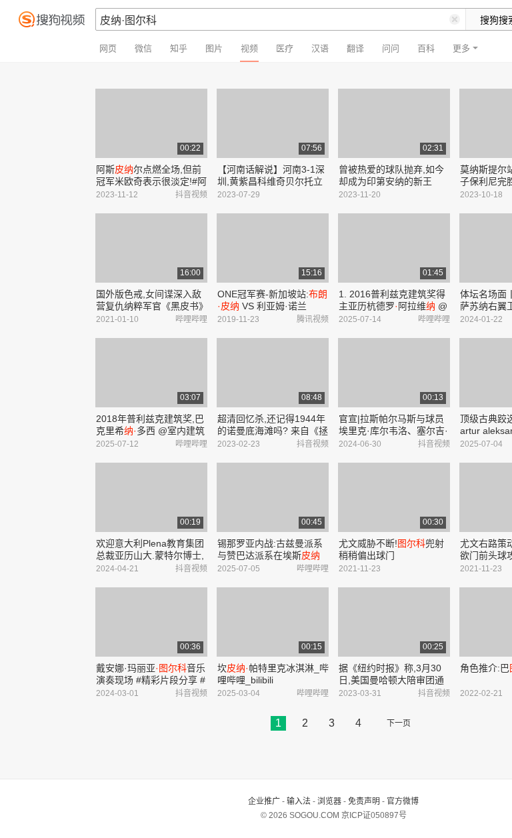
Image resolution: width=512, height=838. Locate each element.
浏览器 (329, 801)
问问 (390, 48)
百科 (426, 48)
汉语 (320, 48)
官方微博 (403, 801)
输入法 (299, 801)
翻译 (355, 48)
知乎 (178, 48)
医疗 (284, 48)
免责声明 (364, 801)
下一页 (399, 723)
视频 (249, 48)
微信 (143, 48)
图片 (214, 48)
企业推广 (264, 801)
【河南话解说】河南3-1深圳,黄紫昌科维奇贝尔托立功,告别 (271, 181)
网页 (108, 48)
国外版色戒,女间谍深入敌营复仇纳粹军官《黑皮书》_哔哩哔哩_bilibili (149, 306)
